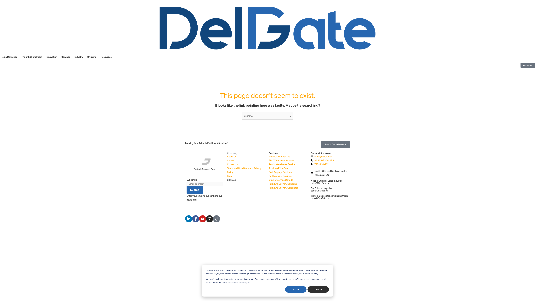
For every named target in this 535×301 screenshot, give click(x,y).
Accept (296, 289)
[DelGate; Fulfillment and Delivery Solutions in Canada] (267, 27)
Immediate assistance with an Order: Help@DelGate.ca (329, 197)
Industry (79, 57)
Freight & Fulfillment (32, 57)
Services (65, 57)
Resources (106, 57)
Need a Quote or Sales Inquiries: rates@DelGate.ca (327, 182)
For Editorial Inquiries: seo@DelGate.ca (322, 189)
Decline (318, 289)
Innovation (52, 57)
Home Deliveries (9, 57)
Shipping (92, 57)
